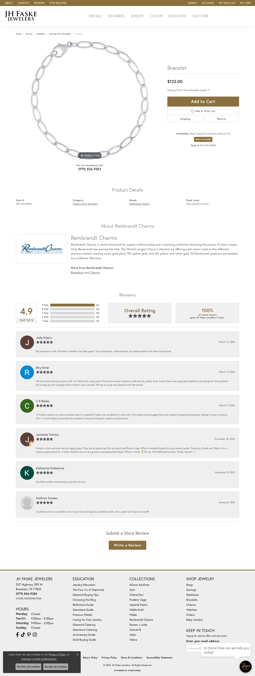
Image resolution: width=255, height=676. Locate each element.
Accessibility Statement (159, 657)
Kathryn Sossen (46, 498)
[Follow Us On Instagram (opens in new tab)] (35, 634)
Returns (221, 118)
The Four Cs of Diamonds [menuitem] (88, 590)
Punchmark (134, 670)
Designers (116, 16)
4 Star (45, 308)
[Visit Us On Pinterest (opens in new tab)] (29, 634)
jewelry (28, 34)
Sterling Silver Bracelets (60, 34)
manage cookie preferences (38, 658)
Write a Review (127, 545)
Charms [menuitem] (191, 605)
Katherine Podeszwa (50, 468)
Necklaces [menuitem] (192, 595)
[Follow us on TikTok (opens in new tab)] (23, 634)
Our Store (200, 16)
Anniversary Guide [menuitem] (84, 634)
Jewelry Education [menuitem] (84, 585)
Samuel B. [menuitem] (135, 630)
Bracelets (41, 34)
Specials (95, 16)
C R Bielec (43, 401)
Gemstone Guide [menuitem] (83, 610)
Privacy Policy (109, 657)
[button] (192, 3)
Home (18, 34)
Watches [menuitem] (191, 610)
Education (177, 16)
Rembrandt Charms (139, 203)
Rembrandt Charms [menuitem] (141, 620)
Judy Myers (44, 338)
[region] (89, 100)
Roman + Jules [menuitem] (138, 625)
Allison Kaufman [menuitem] (139, 585)
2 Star (45, 316)
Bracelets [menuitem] (192, 600)
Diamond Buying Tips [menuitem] (86, 595)
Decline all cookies (28, 666)
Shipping (185, 118)
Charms (95, 272)
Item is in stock (203, 139)
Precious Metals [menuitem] (82, 615)
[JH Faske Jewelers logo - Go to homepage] (22, 16)
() (97, 304)
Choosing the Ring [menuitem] (84, 600)
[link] (8, 3)
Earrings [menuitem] (191, 590)
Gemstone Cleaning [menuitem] (85, 630)
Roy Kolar (42, 368)
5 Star (45, 304)
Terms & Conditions (131, 657)
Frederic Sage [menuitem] (137, 600)
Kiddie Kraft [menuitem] (136, 610)
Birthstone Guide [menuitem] (83, 605)
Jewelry (137, 16)
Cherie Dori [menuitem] (136, 595)
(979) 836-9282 (89, 169)
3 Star (45, 312)
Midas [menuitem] (133, 615)
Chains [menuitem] (190, 615)
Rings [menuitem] (189, 585)
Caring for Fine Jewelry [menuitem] (87, 620)
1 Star (45, 320)
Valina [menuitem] (133, 639)
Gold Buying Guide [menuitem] (84, 639)
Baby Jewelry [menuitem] (194, 620)
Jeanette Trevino (47, 435)
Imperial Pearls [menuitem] (138, 605)
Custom (156, 16)
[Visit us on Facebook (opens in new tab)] (17, 634)
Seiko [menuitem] (132, 634)
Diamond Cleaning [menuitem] (84, 625)
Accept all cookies (55, 666)
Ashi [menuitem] (132, 590)
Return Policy (90, 657)
